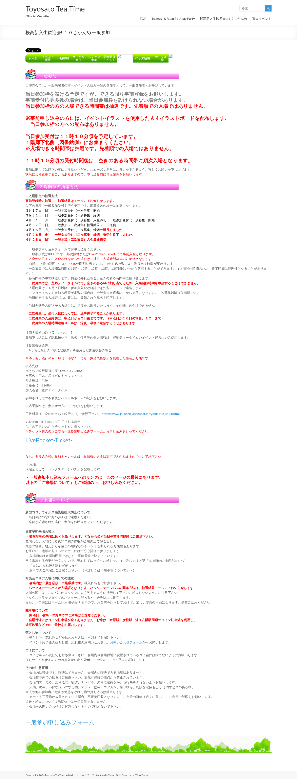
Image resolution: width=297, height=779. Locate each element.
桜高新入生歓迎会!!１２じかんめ (223, 18)
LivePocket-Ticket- (48, 440)
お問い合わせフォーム (126, 642)
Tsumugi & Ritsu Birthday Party (173, 18)
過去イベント (262, 18)
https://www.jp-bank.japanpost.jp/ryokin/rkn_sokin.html (141, 414)
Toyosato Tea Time (55, 8)
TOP (143, 18)
